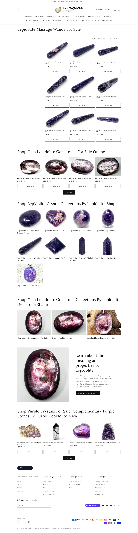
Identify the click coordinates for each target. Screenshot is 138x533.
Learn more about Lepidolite (87, 393)
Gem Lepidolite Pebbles (62, 338)
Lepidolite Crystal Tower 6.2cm (53, 442)
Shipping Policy (100, 488)
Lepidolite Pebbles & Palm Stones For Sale (28, 232)
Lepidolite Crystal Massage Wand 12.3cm (106, 96)
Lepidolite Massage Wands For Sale (28, 259)
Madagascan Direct (26, 528)
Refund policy (45, 528)
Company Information (102, 481)
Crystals (45, 484)
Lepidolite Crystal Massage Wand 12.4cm (80, 62)
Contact (19, 488)
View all (69, 192)
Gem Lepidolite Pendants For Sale (101, 338)
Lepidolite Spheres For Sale (81, 231)
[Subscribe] (49, 505)
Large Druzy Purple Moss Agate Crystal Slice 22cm (29, 443)
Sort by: (94, 38)
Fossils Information (75, 484)
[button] (19, 10)
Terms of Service (100, 484)
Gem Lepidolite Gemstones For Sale (32, 338)
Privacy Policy (99, 494)
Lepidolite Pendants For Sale (29, 285)
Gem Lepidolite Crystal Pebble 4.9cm (29, 178)
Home (19, 481)
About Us (20, 491)
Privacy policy (76, 528)
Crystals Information (75, 481)
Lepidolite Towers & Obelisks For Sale (81, 259)
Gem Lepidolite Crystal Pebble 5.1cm (106, 178)
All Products (47, 481)
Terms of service (55, 528)
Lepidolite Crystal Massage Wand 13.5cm (80, 131)
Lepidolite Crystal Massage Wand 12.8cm (55, 96)
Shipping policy (37, 528)
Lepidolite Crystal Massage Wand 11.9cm (55, 62)
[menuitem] (29, 17)
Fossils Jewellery (48, 494)
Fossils (45, 488)
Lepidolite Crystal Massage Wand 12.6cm (106, 62)
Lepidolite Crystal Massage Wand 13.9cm (55, 131)
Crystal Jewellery (48, 491)
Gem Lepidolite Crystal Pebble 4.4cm (55, 178)
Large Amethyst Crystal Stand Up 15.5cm (108, 442)
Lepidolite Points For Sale (106, 258)
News (71, 488)
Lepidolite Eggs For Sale (105, 231)
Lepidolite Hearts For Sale (54, 231)
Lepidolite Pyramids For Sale (55, 258)
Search (19, 484)
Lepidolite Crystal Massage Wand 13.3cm (80, 96)
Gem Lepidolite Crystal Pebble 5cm (80, 178)
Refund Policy (99, 491)
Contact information (66, 528)
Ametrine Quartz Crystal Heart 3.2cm (81, 442)
